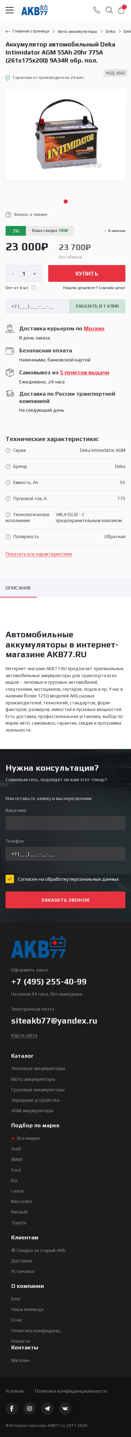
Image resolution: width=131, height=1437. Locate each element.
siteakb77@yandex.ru (54, 1020)
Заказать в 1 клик (97, 306)
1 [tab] (66, 201)
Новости (20, 1341)
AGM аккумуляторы (32, 1110)
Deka (110, 31)
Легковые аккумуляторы (38, 1068)
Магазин (20, 1360)
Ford (16, 1170)
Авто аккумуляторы (77, 31)
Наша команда (27, 1309)
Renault (19, 1212)
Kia (14, 1180)
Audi (16, 1148)
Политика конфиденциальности (71, 1391)
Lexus (17, 1191)
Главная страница (31, 31)
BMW (17, 1159)
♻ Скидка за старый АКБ (38, 1250)
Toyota (18, 1222)
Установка (22, 1271)
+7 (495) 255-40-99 (49, 981)
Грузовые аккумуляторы (38, 1089)
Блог (16, 1299)
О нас (17, 1319)
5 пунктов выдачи (84, 372)
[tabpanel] (65, 141)
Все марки (25, 1138)
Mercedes (21, 1201)
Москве (94, 328)
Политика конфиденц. (36, 1330)
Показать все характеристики (39, 554)
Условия (15, 1391)
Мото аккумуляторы (33, 1079)
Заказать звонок (65, 900)
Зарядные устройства (35, 1100)
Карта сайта (24, 1035)
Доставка (21, 1260)
